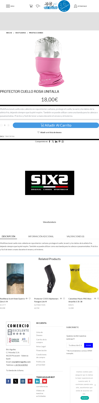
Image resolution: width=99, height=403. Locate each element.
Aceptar (85, 398)
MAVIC (71, 305)
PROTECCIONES (36, 33)
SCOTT (3, 305)
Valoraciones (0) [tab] (75, 236)
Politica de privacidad (40, 363)
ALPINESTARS (39, 305)
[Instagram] (22, 381)
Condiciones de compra (41, 355)
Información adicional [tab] (41, 236)
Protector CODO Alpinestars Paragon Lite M (46, 300)
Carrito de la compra (41, 340)
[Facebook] (8, 381)
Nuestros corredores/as (42, 385)
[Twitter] (15, 381)
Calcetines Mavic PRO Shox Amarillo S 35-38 (79, 300)
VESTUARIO (20, 33)
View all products (49, 222)
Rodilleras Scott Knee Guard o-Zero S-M (12, 300)
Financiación (41, 350)
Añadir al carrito (58, 125)
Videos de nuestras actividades (41, 393)
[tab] (8, 236)
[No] (95, 385)
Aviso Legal (41, 346)
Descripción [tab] (8, 236)
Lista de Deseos (39, 333)
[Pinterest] (30, 381)
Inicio (9, 33)
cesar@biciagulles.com (21, 362)
